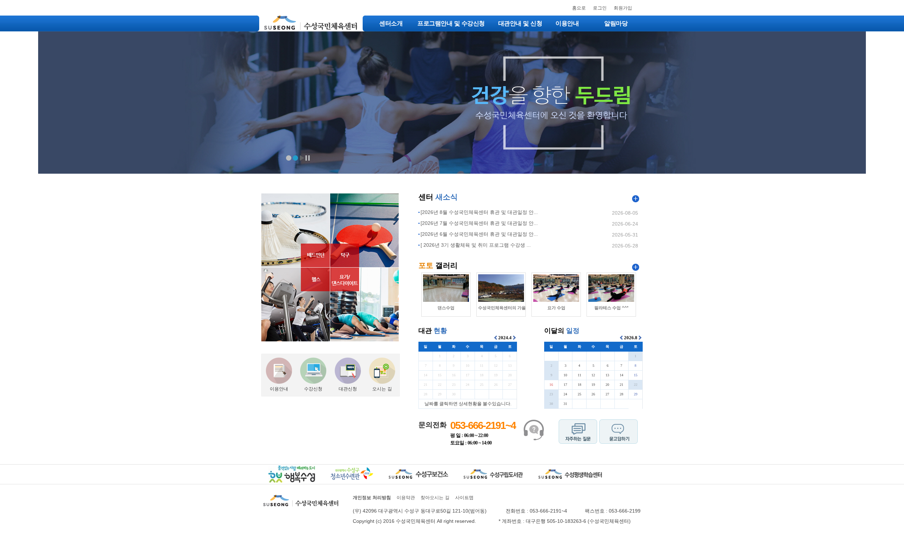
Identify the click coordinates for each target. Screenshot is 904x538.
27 (510, 385)
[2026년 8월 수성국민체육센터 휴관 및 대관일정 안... (479, 212)
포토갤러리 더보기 (636, 267)
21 (425, 385)
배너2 (295, 158)
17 (467, 375)
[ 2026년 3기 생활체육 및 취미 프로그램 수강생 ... (476, 245)
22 (439, 385)
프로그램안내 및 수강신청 (451, 23)
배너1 (288, 158)
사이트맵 (464, 497)
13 (510, 365)
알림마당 (616, 23)
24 (467, 385)
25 (481, 385)
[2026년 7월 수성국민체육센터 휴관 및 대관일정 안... (479, 223)
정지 (307, 158)
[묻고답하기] (618, 425)
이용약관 (406, 497)
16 (454, 375)
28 (425, 394)
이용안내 (567, 23)
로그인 (600, 8)
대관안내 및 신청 (520, 23)
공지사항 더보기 (636, 199)
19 (496, 375)
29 (439, 394)
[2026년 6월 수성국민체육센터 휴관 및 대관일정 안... (479, 234)
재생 (301, 158)
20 (510, 375)
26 (496, 385)
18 (481, 375)
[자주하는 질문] (578, 425)
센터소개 (391, 23)
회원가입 (623, 8)
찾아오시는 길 (435, 497)
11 (481, 365)
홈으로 (579, 8)
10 (467, 365)
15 (439, 375)
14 (425, 375)
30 (454, 394)
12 (496, 365)
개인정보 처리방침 (372, 497)
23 (454, 385)
